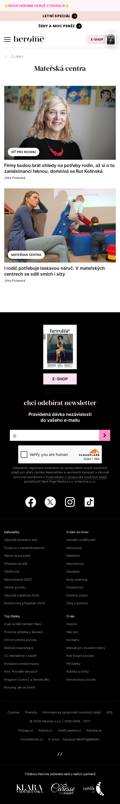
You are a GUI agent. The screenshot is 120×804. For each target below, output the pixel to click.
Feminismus (75, 564)
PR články (73, 664)
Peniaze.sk (94, 730)
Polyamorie (74, 587)
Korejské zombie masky (21, 664)
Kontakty (72, 640)
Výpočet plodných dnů (20, 540)
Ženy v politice (77, 603)
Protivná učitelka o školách (23, 632)
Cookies (14, 712)
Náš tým (72, 632)
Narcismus (74, 548)
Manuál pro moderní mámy (85, 648)
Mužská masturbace (18, 648)
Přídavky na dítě (15, 564)
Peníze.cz (45, 730)
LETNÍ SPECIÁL (56, 16)
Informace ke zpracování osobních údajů (71, 712)
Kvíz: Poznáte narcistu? (21, 671)
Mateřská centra (26, 255)
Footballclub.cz (32, 739)
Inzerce (71, 624)
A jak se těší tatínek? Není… (24, 624)
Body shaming (76, 579)
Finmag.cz (25, 730)
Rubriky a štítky (77, 671)
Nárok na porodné (17, 556)
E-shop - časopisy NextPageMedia (74, 739)
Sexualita (73, 571)
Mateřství (73, 556)
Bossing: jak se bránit (19, 687)
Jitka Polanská (14, 178)
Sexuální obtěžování (80, 540)
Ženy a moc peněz (56, 26)
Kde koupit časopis (80, 656)
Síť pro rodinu (23, 152)
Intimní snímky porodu (20, 640)
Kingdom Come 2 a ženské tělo (26, 679)
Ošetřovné (11, 571)
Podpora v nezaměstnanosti (24, 548)
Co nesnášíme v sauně (20, 656)
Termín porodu (14, 587)
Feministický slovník (81, 679)
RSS (109, 712)
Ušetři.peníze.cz (69, 730)
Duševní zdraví (77, 595)
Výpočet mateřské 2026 (21, 595)
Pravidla (31, 712)
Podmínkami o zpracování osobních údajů (76, 477)
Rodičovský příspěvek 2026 (24, 603)
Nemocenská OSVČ (18, 579)
